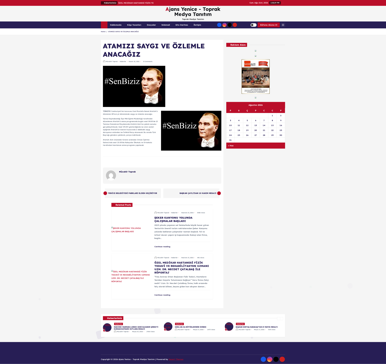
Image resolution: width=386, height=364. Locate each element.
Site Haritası (182, 25)
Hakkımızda (116, 25)
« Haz (231, 145)
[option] (132, 326)
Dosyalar (151, 25)
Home (103, 32)
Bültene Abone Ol (268, 25)
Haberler (123, 61)
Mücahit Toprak (112, 61)
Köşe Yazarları (134, 25)
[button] (278, 318)
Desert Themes (176, 359)
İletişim (197, 25)
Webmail (165, 25)
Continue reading (162, 247)
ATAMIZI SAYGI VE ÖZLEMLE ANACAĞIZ (123, 32)
